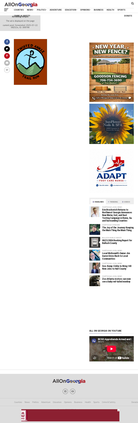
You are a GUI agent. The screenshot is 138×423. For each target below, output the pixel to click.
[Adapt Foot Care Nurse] (111, 192)
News (30, 9)
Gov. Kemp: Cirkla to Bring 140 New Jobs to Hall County (116, 267)
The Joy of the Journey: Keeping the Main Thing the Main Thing (118, 229)
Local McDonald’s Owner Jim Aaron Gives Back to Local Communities (116, 256)
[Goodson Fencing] (111, 101)
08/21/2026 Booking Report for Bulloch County (117, 241)
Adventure (56, 9)
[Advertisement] (111, 308)
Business (98, 9)
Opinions (85, 9)
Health (110, 9)
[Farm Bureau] (70, 420)
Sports (121, 9)
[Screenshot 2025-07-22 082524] (30, 84)
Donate (128, 15)
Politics (41, 9)
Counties (19, 9)
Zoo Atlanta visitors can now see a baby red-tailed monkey (116, 280)
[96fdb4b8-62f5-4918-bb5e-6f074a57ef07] (111, 143)
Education (70, 9)
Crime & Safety (22, 15)
